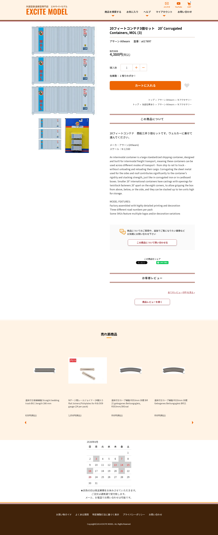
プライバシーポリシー (134, 514)
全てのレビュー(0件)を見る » (181, 292)
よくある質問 (82, 514)
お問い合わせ (185, 12)
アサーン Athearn (166, 99)
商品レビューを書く (152, 301)
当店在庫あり (148, 104)
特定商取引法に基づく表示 (105, 514)
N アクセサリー (185, 99)
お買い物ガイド (64, 514)
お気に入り (132, 12)
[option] (63, 70)
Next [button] (192, 422)
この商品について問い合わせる (152, 242)
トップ (151, 99)
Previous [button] (25, 422)
